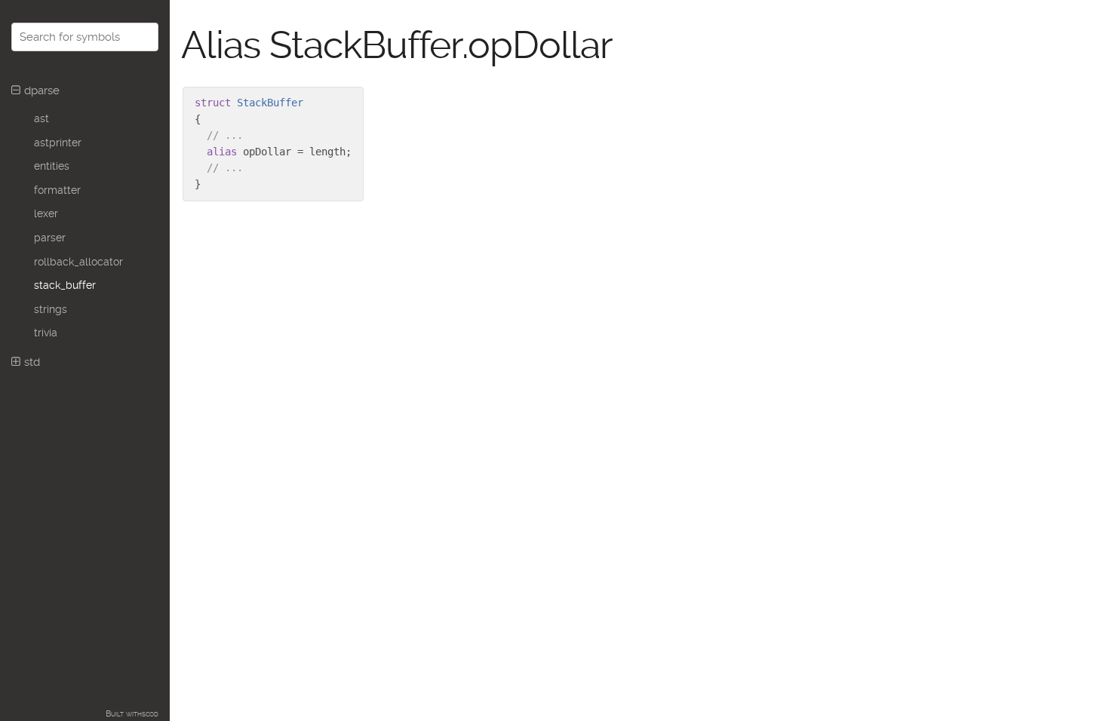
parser (50, 238)
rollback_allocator (78, 262)
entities (51, 166)
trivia (45, 333)
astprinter (57, 143)
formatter (57, 190)
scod (150, 714)
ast (41, 118)
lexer (46, 213)
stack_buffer (65, 285)
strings (50, 309)
